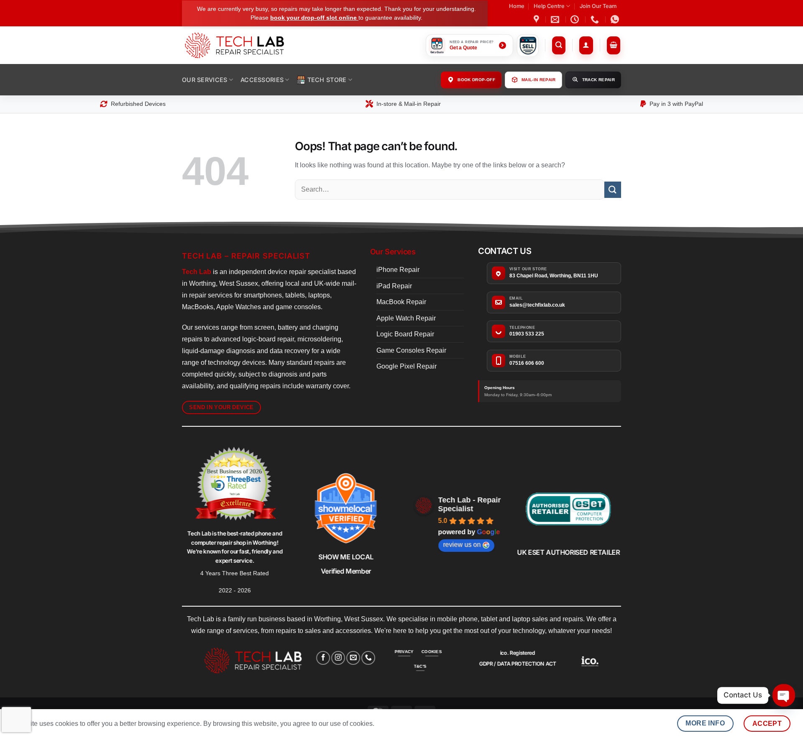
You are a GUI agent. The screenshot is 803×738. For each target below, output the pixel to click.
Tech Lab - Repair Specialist (469, 504)
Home (516, 6)
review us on (462, 544)
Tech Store (327, 79)
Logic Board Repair (405, 334)
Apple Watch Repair (406, 318)
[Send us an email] (353, 658)
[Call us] (369, 658)
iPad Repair (394, 286)
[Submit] (612, 190)
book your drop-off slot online (314, 17)
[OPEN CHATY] (783, 695)
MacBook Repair (401, 301)
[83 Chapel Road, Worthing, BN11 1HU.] (537, 19)
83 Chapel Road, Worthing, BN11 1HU (553, 276)
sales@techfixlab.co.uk (537, 305)
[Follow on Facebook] (323, 658)
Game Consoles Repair (411, 350)
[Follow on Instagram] (338, 658)
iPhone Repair (397, 269)
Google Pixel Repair (406, 366)
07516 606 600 (526, 363)
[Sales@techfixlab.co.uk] (556, 19)
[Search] (559, 45)
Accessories (262, 79)
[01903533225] (596, 19)
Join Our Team (598, 6)
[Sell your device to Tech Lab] (528, 45)
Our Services (204, 79)
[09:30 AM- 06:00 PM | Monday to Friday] (575, 19)
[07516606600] (616, 19)
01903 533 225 (526, 334)
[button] (586, 45)
